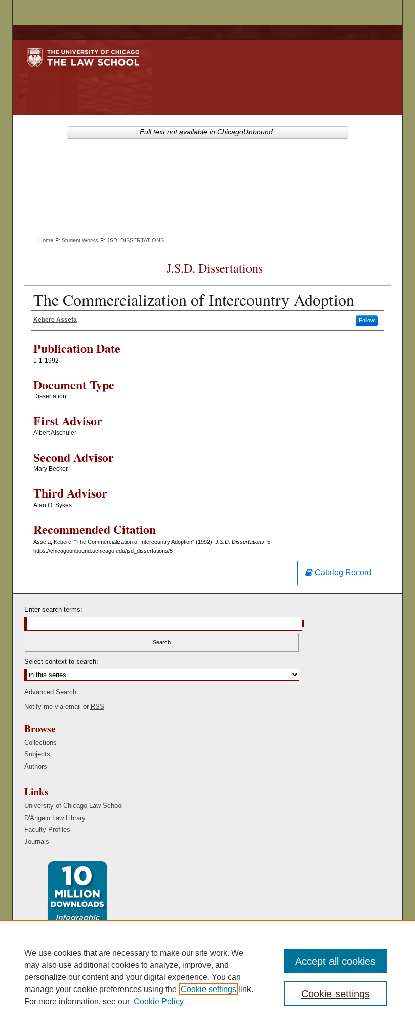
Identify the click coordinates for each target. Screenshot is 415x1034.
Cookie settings (208, 989)
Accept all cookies (335, 961)
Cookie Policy (159, 1001)
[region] (207, 977)
